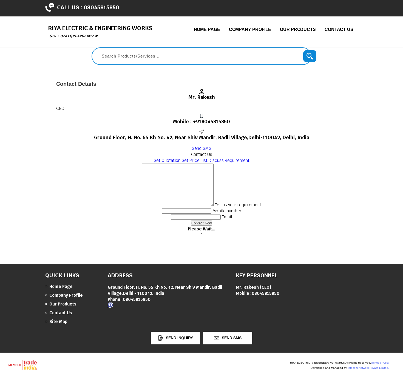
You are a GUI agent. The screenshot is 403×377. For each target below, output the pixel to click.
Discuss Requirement (229, 160)
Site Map (58, 321)
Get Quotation (167, 160)
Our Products (298, 29)
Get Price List (194, 160)
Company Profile (250, 29)
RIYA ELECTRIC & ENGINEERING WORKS (100, 31)
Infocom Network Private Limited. (368, 367)
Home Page (207, 29)
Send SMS (201, 148)
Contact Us (339, 29)
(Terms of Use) (380, 362)
